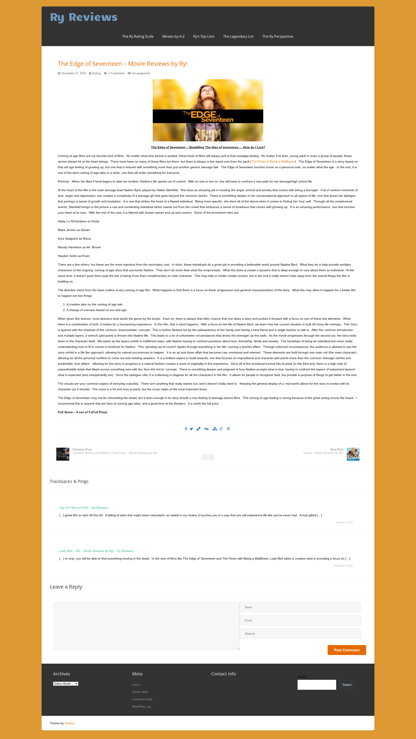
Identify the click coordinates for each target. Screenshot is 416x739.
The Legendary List (238, 36)
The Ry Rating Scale (138, 36)
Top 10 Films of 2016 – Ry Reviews (83, 507)
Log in (136, 684)
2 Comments (117, 73)
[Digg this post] (206, 429)
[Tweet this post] (191, 429)
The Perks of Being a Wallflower (273, 161)
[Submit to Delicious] (198, 429)
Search (301, 676)
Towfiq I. (70, 723)
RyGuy (96, 73)
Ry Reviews (84, 16)
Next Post (323, 451)
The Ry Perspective (277, 36)
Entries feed (139, 692)
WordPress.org (141, 706)
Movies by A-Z (173, 36)
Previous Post (115, 451)
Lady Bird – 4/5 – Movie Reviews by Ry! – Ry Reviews (96, 551)
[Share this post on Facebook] (186, 429)
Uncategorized (141, 73)
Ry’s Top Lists (203, 36)
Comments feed (142, 699)
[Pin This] (228, 429)
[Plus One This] (221, 429)
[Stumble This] (214, 429)
